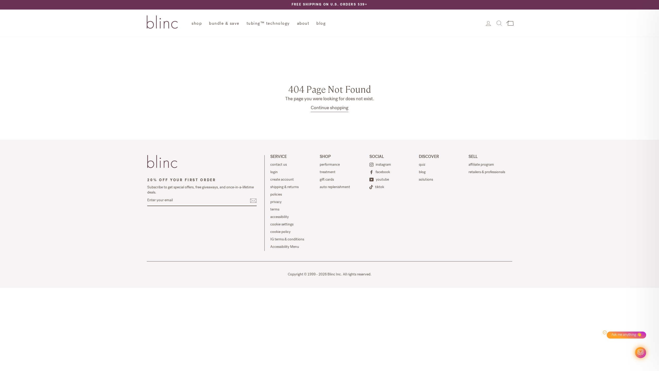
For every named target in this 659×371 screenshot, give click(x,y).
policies (276, 195)
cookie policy (280, 232)
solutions (426, 180)
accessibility (279, 217)
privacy (276, 202)
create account (282, 180)
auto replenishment (335, 187)
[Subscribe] (253, 201)
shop (197, 24)
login (274, 172)
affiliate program (481, 165)
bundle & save (224, 24)
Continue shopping (329, 108)
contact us (278, 165)
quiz (422, 165)
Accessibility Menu (284, 247)
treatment (327, 172)
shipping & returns (284, 187)
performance (330, 165)
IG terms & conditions (287, 239)
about (303, 24)
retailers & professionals (487, 172)
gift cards (327, 180)
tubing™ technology (268, 24)
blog (321, 24)
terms (274, 210)
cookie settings (281, 224)
